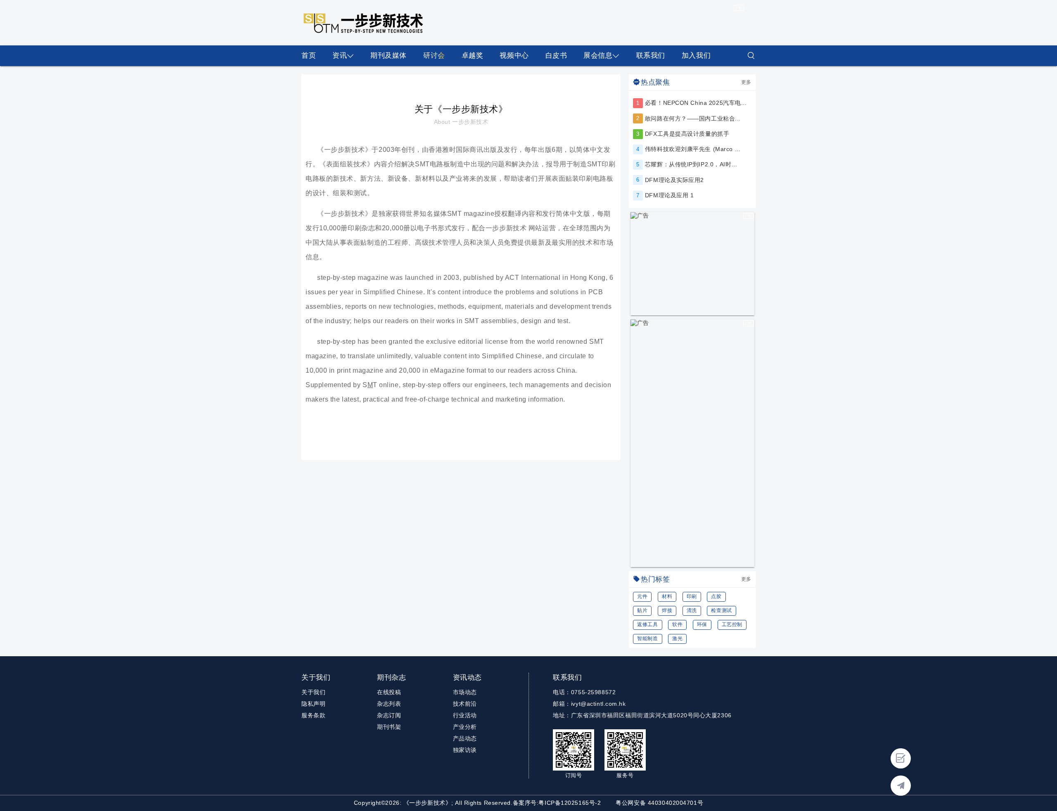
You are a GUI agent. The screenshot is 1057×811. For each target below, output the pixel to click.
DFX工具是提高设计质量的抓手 (687, 133)
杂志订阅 (389, 715)
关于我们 (313, 692)
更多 (746, 82)
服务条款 (313, 715)
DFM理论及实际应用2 (674, 180)
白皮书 (556, 55)
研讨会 (434, 55)
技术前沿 (465, 703)
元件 (642, 596)
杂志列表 (389, 703)
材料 (667, 596)
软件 (677, 624)
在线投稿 (389, 692)
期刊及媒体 (388, 55)
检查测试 (721, 610)
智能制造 (647, 638)
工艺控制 (732, 624)
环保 (702, 624)
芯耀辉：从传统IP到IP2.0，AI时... (691, 164)
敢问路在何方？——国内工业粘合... (693, 118)
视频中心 (514, 55)
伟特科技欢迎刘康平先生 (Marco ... (692, 149)
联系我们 (650, 55)
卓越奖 (472, 55)
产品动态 (465, 738)
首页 (308, 55)
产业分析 (465, 727)
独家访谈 (465, 750)
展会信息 (597, 55)
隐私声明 (313, 703)
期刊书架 (389, 727)
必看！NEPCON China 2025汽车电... (696, 102)
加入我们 (696, 55)
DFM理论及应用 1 (669, 195)
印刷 (692, 596)
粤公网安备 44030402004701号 (659, 802)
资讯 (339, 55)
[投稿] (901, 758)
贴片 (642, 610)
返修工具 (647, 624)
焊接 (667, 610)
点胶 (716, 596)
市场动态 (465, 692)
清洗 (692, 610)
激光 (677, 638)
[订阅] (901, 786)
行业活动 (465, 715)
